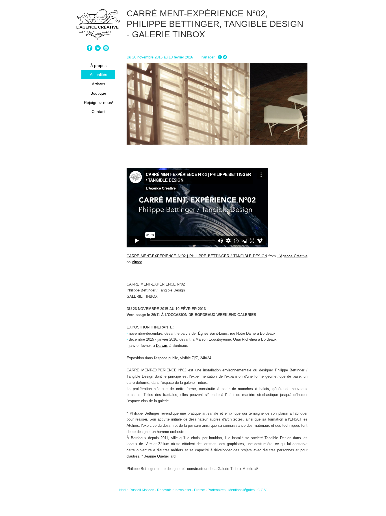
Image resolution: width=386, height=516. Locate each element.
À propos (98, 65)
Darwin (161, 345)
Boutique (98, 93)
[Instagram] (106, 49)
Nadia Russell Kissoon (136, 490)
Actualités (98, 74)
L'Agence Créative (292, 256)
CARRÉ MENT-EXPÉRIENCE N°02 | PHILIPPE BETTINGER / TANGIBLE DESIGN (197, 256)
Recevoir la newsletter (174, 490)
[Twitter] (225, 57)
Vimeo (137, 262)
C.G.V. (262, 490)
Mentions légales (241, 490)
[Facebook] (90, 49)
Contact (98, 111)
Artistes (98, 84)
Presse (199, 490)
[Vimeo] (98, 49)
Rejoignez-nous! (98, 102)
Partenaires (216, 490)
